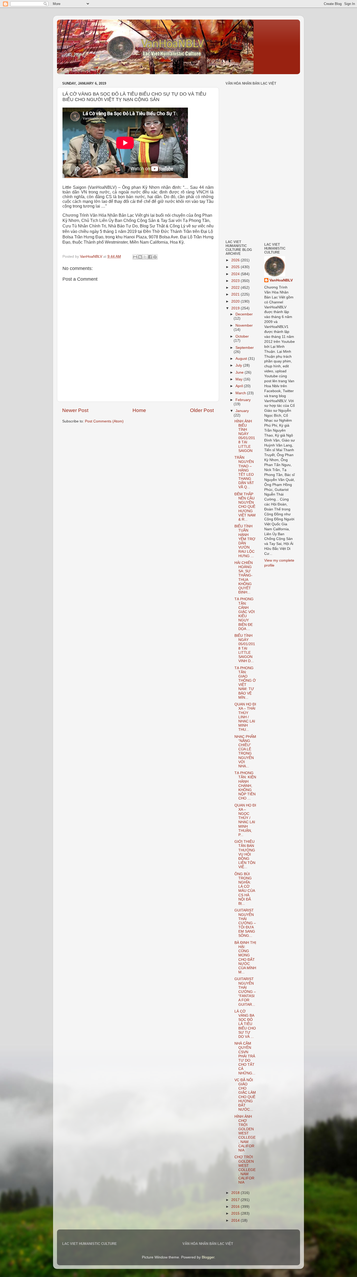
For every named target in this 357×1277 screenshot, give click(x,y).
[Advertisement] (241, 199)
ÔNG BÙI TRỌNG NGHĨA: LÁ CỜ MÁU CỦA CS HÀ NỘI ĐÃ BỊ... (244, 888)
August (241, 359)
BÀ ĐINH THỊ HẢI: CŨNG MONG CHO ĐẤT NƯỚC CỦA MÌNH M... (245, 957)
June (240, 372)
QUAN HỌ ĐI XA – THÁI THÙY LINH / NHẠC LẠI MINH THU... (245, 717)
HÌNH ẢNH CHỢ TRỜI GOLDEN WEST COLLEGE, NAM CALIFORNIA (245, 1133)
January (242, 411)
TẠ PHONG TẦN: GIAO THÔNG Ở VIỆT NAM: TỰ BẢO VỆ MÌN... (245, 682)
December (244, 314)
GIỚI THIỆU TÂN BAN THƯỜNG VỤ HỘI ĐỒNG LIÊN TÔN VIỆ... (244, 854)
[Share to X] (145, 257)
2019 (236, 308)
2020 (236, 301)
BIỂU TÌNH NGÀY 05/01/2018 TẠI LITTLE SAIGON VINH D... (244, 648)
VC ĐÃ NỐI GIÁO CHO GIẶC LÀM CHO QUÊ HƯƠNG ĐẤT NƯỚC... (245, 1094)
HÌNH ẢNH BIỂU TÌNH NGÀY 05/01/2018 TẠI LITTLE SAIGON (244, 436)
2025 (236, 267)
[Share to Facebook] (150, 257)
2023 (236, 281)
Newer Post (75, 410)
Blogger (208, 1257)
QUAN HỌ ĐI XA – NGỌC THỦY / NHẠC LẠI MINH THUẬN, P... (245, 820)
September (244, 348)
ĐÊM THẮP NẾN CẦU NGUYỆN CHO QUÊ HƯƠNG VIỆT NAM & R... (245, 506)
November (244, 325)
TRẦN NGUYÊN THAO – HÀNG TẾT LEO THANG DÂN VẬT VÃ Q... (244, 472)
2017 (236, 1200)
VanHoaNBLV (281, 280)
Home (139, 410)
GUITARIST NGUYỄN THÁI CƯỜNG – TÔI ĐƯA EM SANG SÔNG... (245, 923)
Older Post (202, 410)
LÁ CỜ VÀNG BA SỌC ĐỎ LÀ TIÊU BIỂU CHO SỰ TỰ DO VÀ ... (245, 1024)
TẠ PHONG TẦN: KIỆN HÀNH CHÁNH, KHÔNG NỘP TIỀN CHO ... (245, 785)
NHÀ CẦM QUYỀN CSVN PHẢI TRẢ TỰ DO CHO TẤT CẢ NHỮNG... (244, 1058)
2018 (236, 1193)
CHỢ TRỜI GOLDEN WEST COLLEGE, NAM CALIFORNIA (245, 1169)
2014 (236, 1220)
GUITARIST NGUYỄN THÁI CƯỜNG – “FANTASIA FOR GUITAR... (245, 991)
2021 (236, 294)
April (239, 386)
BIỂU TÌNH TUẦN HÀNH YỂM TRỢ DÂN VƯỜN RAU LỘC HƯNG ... (244, 541)
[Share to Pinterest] (155, 257)
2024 (236, 274)
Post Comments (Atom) (104, 421)
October (242, 336)
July (239, 365)
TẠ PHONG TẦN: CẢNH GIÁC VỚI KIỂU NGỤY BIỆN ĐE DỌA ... (244, 614)
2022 (236, 288)
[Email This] (135, 257)
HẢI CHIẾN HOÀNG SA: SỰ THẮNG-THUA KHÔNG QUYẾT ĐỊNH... (243, 577)
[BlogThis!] (140, 257)
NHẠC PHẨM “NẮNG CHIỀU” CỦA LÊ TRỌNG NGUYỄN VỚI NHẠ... (245, 751)
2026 (236, 260)
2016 (236, 1207)
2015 (236, 1213)
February (243, 400)
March (241, 393)
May (239, 379)
